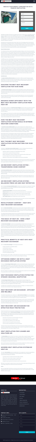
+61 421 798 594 (10, 419)
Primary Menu (34, 1)
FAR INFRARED (22, 392)
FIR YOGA (21, 398)
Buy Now (15, 378)
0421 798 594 (18, 379)
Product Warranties (24, 402)
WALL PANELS (22, 396)
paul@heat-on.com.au (5, 421)
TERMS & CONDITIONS (23, 400)
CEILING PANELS (22, 394)
